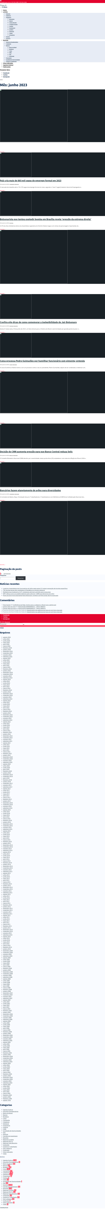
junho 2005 (6, 1046)
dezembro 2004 (8, 1056)
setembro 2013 (7, 871)
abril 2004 (6, 1070)
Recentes (17, 184)
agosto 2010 (7, 936)
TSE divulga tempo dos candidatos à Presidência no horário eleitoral (24, 590)
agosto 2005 (7, 1042)
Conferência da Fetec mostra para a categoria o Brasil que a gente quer (34, 605)
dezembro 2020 (8, 757)
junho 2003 (6, 1088)
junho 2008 (6, 982)
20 (4, 573)
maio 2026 (6, 642)
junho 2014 (6, 855)
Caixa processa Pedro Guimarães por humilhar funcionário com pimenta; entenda (42, 360)
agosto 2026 (7, 637)
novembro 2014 (8, 847)
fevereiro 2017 (7, 799)
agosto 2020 (7, 764)
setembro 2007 (7, 998)
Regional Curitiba (8, 1139)
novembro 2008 (8, 973)
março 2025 (6, 667)
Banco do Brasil (12, 47)
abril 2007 (6, 1007)
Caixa (10, 51)
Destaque (14, 364)
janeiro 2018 (7, 781)
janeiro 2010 (7, 949)
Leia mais (2, 151)
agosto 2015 (7, 831)
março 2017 (6, 797)
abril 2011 (6, 922)
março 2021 (6, 752)
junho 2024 (6, 683)
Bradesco (11, 49)
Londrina (11, 29)
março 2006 (6, 1030)
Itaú (10, 54)
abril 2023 (6, 707)
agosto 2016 (7, 810)
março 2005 (6, 1051)
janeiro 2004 (7, 1076)
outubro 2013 (7, 869)
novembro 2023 (8, 695)
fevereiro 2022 (7, 732)
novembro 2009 (8, 952)
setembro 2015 (7, 829)
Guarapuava (12, 28)
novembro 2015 (8, 825)
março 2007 (6, 1009)
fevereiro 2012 (7, 905)
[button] (0, 0)
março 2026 (6, 646)
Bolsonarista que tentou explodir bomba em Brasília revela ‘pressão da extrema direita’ (45, 219)
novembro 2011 (8, 910)
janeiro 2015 (7, 843)
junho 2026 (6, 641)
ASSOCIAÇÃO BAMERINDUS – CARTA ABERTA (31, 606)
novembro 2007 (8, 995)
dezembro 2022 (8, 715)
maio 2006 (6, 1026)
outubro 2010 (7, 933)
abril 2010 (6, 943)
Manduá (7, 622)
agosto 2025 (7, 658)
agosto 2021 (7, 743)
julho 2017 (6, 790)
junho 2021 (6, 746)
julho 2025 (6, 660)
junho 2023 (6, 704)
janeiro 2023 (7, 713)
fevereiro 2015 (7, 841)
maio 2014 (6, 857)
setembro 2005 (7, 1040)
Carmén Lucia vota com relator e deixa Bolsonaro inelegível (31, 145)
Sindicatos (8, 17)
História (8, 36)
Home (5, 10)
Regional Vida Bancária (10, 1143)
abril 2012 (6, 901)
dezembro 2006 (8, 1014)
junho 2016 (6, 813)
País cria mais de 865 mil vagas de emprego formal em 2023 (30, 180)
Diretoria (8, 14)
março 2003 (6, 1093)
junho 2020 (6, 767)
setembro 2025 (7, 656)
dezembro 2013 (8, 866)
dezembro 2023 (8, 693)
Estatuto (8, 38)
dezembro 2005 (8, 1035)
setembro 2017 (7, 787)
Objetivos (8, 15)
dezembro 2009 (8, 951)
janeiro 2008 (7, 991)
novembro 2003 (8, 1079)
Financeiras (9, 58)
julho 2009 (6, 959)
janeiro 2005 (7, 1054)
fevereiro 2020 (7, 771)
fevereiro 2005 (7, 1053)
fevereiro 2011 (7, 926)
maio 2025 (6, 663)
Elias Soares (6, 605)
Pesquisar (3, 575)
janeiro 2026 (7, 649)
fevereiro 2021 (7, 753)
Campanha (6, 1120)
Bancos (8, 45)
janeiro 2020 (7, 773)
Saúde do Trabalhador (11, 61)
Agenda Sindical (8, 65)
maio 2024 (6, 685)
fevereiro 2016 (7, 820)
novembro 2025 (8, 653)
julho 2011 (6, 917)
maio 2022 (6, 727)
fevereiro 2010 (7, 947)
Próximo (8, 573)
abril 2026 (6, 644)
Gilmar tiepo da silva (9, 608)
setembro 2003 (7, 1083)
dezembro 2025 (8, 651)
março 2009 (6, 966)
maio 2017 (6, 794)
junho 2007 (6, 1003)
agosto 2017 (7, 788)
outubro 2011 (7, 912)
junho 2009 (6, 961)
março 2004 (6, 1072)
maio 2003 (6, 1090)
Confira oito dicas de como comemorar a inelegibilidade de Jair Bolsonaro (38, 322)
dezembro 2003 (8, 1077)
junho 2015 (6, 834)
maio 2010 (6, 942)
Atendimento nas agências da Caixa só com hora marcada (44, 610)
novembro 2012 (8, 889)
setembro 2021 (7, 741)
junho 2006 (6, 1024)
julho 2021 (6, 744)
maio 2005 (6, 1047)
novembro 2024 (8, 674)
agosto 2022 (7, 722)
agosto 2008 (7, 979)
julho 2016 (6, 811)
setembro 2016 (7, 808)
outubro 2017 (7, 785)
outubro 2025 (7, 655)
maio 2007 (6, 1005)
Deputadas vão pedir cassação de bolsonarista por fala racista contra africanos (40, 558)
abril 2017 (6, 796)
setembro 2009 (7, 956)
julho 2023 (6, 702)
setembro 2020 (7, 762)
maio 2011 (6, 921)
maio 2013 (6, 878)
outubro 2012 (7, 891)
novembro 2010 (8, 931)
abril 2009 (6, 965)
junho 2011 (6, 919)
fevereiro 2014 (7, 862)
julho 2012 (6, 896)
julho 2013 (6, 875)
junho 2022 (6, 725)
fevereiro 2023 (7, 711)
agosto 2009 (7, 958)
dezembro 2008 (8, 972)
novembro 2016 (8, 804)
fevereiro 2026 (7, 648)
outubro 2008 (7, 975)
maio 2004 (6, 1068)
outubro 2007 (7, 996)
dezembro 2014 (8, 845)
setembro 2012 (7, 892)
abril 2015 (6, 838)
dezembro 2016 (8, 803)
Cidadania (8, 44)
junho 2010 (6, 940)
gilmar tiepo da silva (9, 606)
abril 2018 (6, 778)
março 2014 (6, 861)
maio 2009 (6, 963)
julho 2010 (6, 938)
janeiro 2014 (7, 864)
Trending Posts (4, 1207)
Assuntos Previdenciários (12, 42)
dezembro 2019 (8, 774)
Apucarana (11, 19)
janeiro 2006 (7, 1033)
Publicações (7, 67)
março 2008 (6, 987)
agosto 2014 (7, 852)
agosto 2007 (7, 1000)
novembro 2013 (8, 868)
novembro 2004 (8, 1058)
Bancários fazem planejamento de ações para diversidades (30, 490)
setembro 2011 (7, 914)
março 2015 (6, 840)
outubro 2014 (7, 848)
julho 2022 (6, 723)
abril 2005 (6, 1049)
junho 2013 (6, 877)
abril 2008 (6, 986)
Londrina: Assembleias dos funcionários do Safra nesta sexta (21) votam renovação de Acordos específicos (35, 588)
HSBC (10, 52)
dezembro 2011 (8, 908)
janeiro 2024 (7, 692)
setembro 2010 (7, 935)
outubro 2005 (7, 1039)
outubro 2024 (7, 676)
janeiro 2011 (7, 928)
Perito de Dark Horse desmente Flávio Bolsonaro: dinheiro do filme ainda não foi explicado (30, 595)
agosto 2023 (7, 700)
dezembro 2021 (8, 736)
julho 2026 (6, 639)
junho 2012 (6, 898)
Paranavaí (11, 31)
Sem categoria (7, 1148)
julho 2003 (6, 1086)
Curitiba (11, 26)
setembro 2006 (7, 1019)
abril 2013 (6, 880)
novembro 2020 (8, 759)
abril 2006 (6, 1028)
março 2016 (6, 818)
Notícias (5, 40)
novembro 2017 (8, 783)
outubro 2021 (7, 739)
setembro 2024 (7, 678)
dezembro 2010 (8, 929)
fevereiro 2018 (7, 780)
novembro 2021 (8, 737)
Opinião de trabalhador (10, 1136)
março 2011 (6, 924)
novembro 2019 (8, 776)
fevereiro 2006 (7, 1032)
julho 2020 (6, 766)
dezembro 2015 (8, 824)
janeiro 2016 (7, 822)
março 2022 (6, 730)
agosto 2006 (7, 1021)
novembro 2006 (8, 1016)
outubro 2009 (7, 954)
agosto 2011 (7, 915)
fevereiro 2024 (7, 690)
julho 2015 (6, 833)
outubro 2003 (7, 1081)
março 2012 (6, 903)
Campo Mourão (13, 22)
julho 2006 (6, 1023)
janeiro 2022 (7, 734)
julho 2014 (6, 854)
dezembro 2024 (8, 672)
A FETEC (5, 12)
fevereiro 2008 (7, 989)
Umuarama (12, 35)
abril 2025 (6, 665)
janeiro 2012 (7, 906)
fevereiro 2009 (7, 968)
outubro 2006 (7, 1017)
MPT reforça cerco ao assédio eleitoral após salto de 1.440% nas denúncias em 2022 (28, 594)
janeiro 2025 (7, 670)
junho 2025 (6, 662)
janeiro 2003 (7, 1097)
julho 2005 (6, 1044)
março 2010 (6, 945)
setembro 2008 (7, 977)
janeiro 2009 (7, 970)
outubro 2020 (7, 760)
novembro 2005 (8, 1037)
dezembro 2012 (8, 887)
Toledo (11, 33)
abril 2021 (6, 750)
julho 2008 (6, 980)
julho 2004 (6, 1065)
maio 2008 (6, 984)
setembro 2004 (7, 1061)
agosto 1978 (7, 1100)
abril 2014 (6, 859)
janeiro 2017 (7, 801)
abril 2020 (6, 769)
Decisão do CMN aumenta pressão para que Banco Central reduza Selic (36, 451)
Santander (11, 56)
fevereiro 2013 (7, 884)
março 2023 (6, 709)
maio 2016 (6, 815)
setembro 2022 (7, 720)
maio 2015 (6, 836)
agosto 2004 (7, 1063)
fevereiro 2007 (7, 1010)
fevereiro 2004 (7, 1074)
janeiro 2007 (7, 1012)
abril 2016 (6, 817)
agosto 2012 (7, 894)
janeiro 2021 (7, 755)
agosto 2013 (7, 873)
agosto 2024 (7, 679)
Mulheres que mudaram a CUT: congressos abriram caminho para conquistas (27, 592)
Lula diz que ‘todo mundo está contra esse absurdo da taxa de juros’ (35, 286)
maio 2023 (6, 706)
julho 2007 (6, 1002)
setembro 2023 (7, 699)
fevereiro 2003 (7, 1095)
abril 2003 (6, 1091)
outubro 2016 (7, 806)
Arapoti (11, 21)
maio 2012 (6, 899)
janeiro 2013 (7, 885)
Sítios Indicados (8, 63)
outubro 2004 (7, 1060)
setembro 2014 (7, 850)
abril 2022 (6, 729)
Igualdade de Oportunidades (13, 59)
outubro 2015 (7, 827)
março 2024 (6, 688)
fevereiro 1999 (7, 1098)
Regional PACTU (8, 1141)
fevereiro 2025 (7, 669)
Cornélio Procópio (13, 24)
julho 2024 (6, 681)
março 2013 (6, 882)
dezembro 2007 (8, 993)
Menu (4, 7)
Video (5, 1154)
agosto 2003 (7, 1084)
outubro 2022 (7, 718)
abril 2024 (6, 686)
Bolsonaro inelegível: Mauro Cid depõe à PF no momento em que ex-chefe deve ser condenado (49, 416)
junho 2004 (6, 1067)
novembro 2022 (8, 716)
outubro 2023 (7, 697)
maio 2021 (6, 748)
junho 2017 (6, 792)
